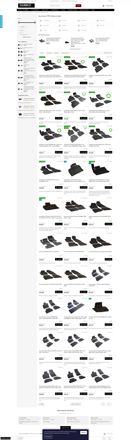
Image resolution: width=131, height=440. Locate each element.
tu (68, 433)
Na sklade (23, 27)
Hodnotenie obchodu (65, 410)
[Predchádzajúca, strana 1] (103, 404)
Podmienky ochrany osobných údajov (70, 1)
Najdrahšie (57, 53)
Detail (84, 224)
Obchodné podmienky (54, 1)
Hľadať (78, 5)
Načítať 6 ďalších (75, 404)
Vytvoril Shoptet (109, 433)
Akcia (22, 28)
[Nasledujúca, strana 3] (109, 404)
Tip (21, 32)
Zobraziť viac (65, 427)
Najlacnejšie (49, 53)
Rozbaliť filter (26, 37)
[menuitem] (23, 10)
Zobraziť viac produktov (75, 49)
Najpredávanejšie (65, 53)
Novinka (22, 30)
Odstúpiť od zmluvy (5, 438)
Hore (42, 404)
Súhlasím (83, 432)
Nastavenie (48, 436)
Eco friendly (23, 34)
